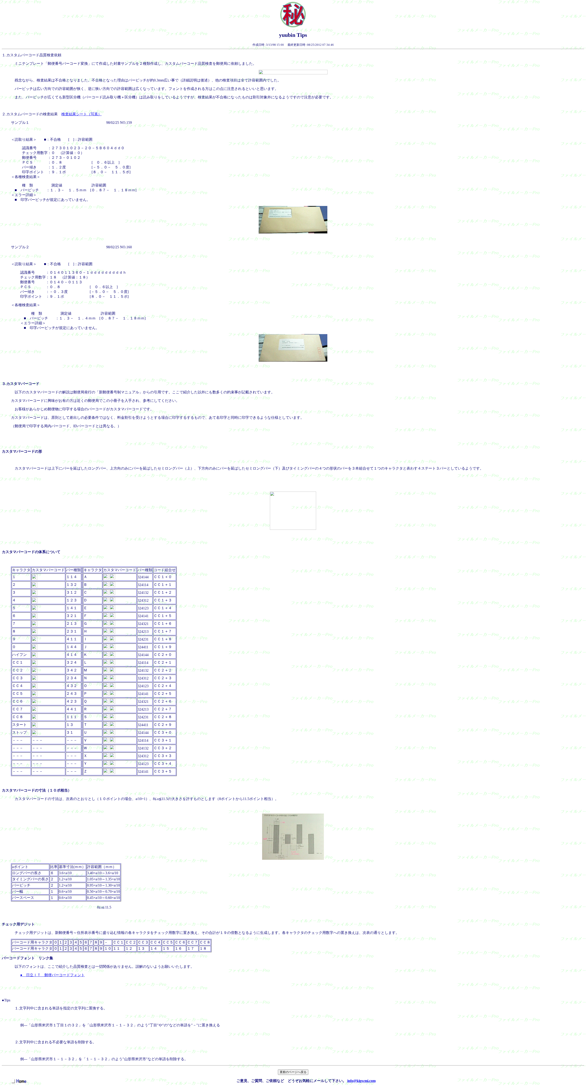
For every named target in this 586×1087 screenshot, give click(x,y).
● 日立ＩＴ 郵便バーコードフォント (52, 975)
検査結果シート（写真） (81, 114)
